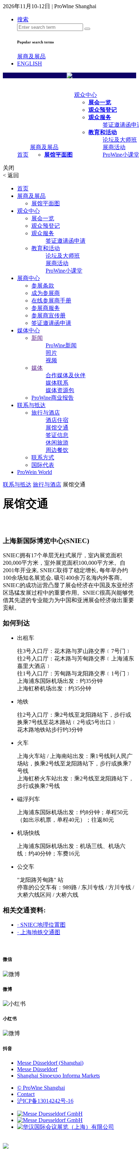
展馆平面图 (58, 155)
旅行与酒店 (45, 413)
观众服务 (99, 117)
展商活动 (114, 147)
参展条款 (42, 286)
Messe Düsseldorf (37, 1069)
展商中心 (28, 278)
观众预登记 (102, 110)
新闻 (37, 338)
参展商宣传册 (48, 315)
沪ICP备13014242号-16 (45, 1101)
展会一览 (99, 102)
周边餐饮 (57, 450)
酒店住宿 (57, 420)
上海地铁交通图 (38, 932)
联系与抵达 (31, 405)
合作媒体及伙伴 (66, 375)
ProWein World (34, 472)
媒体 (37, 368)
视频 (51, 360)
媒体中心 (28, 330)
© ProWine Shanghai (41, 1088)
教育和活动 (102, 132)
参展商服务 (45, 308)
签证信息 (57, 435)
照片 (51, 353)
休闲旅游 (57, 442)
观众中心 (85, 95)
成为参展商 (45, 293)
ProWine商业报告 (52, 398)
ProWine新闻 (61, 345)
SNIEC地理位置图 (41, 925)
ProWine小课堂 (64, 271)
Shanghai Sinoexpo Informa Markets (58, 1076)
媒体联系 (57, 383)
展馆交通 (57, 428)
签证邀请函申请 (66, 241)
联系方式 (42, 457)
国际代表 (42, 465)
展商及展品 (31, 56)
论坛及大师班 (120, 140)
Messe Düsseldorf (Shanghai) (50, 1063)
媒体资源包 (60, 390)
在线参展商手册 (51, 301)
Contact (26, 1094)
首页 (23, 155)
